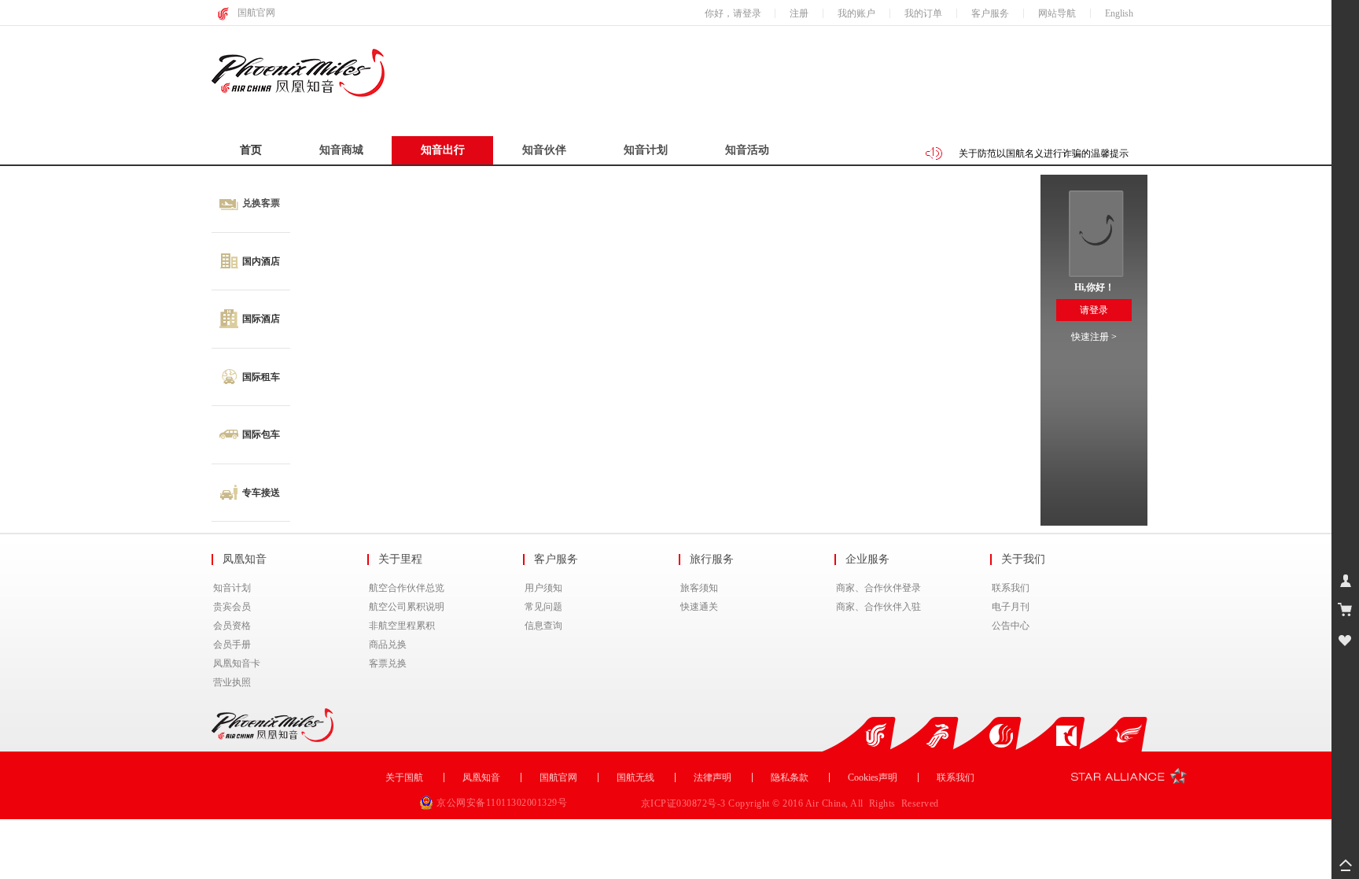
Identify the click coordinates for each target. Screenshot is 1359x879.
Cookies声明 (872, 777)
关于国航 (404, 777)
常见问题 (543, 606)
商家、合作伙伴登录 (878, 587)
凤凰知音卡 (236, 663)
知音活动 (747, 150)
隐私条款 (789, 777)
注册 (799, 13)
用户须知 (543, 587)
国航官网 (256, 12)
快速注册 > (1094, 336)
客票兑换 (388, 663)
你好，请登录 (733, 13)
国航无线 (635, 777)
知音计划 (646, 150)
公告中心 (1010, 625)
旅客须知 (699, 587)
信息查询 (543, 625)
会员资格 (232, 625)
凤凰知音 (481, 777)
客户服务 (990, 13)
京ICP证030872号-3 (685, 803)
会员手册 (232, 644)
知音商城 (341, 150)
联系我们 (1010, 587)
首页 (251, 150)
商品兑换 (388, 644)
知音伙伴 (544, 150)
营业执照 (232, 682)
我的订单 (923, 13)
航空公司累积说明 (406, 606)
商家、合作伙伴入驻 (878, 606)
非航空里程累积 (402, 625)
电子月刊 (1010, 606)
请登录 (1094, 310)
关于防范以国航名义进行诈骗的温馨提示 (1044, 143)
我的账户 (856, 13)
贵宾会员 (232, 606)
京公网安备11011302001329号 (501, 802)
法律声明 (712, 777)
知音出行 (443, 150)
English (1119, 13)
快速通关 (699, 606)
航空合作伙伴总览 (406, 587)
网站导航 (1057, 13)
